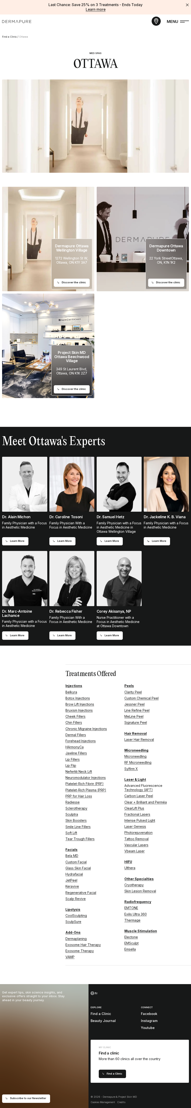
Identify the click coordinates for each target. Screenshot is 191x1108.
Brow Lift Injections (79, 704)
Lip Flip (70, 765)
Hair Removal (135, 733)
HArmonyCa (74, 747)
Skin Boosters (76, 820)
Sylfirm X (131, 769)
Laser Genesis (135, 826)
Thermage (132, 920)
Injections (73, 686)
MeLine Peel (133, 716)
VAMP (70, 957)
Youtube (148, 1028)
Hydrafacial (74, 874)
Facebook (149, 1014)
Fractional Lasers (137, 814)
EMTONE (131, 908)
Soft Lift (71, 833)
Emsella (130, 949)
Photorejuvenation (138, 833)
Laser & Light (135, 779)
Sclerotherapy (76, 808)
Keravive (72, 886)
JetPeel (71, 880)
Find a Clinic (9, 36)
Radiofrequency (137, 902)
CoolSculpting (76, 915)
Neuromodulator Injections (85, 778)
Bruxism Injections (79, 710)
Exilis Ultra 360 (135, 914)
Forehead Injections (80, 741)
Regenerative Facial (80, 893)
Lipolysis (72, 909)
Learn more (96, 9)
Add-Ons (73, 932)
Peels (129, 686)
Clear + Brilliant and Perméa (145, 802)
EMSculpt (131, 943)
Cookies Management (103, 1102)
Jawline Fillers (76, 753)
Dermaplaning (76, 939)
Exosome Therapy (79, 951)
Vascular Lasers (136, 845)
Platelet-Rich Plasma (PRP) (85, 790)
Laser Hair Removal (139, 739)
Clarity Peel (133, 692)
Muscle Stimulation (140, 931)
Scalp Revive (75, 899)
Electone (131, 937)
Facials (71, 850)
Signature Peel (135, 722)
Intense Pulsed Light (139, 820)
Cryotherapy (134, 885)
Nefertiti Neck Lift (78, 771)
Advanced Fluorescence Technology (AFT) (143, 788)
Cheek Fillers (75, 716)
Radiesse (72, 802)
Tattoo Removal (136, 839)
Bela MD (71, 856)
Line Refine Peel (137, 710)
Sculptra (71, 814)
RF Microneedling (137, 762)
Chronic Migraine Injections (86, 729)
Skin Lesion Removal (140, 891)
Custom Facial (76, 862)
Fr (96, 993)
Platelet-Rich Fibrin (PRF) (84, 784)
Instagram (149, 1021)
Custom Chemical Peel (141, 698)
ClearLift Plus (134, 808)
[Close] (187, 5)
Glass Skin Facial (78, 868)
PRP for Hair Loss (78, 796)
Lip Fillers (72, 759)
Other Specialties (139, 879)
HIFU (128, 862)
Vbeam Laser (134, 851)
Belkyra (71, 692)
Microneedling (136, 750)
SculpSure (73, 922)
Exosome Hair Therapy (83, 945)
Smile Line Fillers (78, 827)
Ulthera (129, 868)
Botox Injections (77, 698)
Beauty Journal (103, 1021)
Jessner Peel (134, 704)
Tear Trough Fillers (80, 839)
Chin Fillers (73, 722)
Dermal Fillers (75, 735)
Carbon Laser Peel (138, 796)
